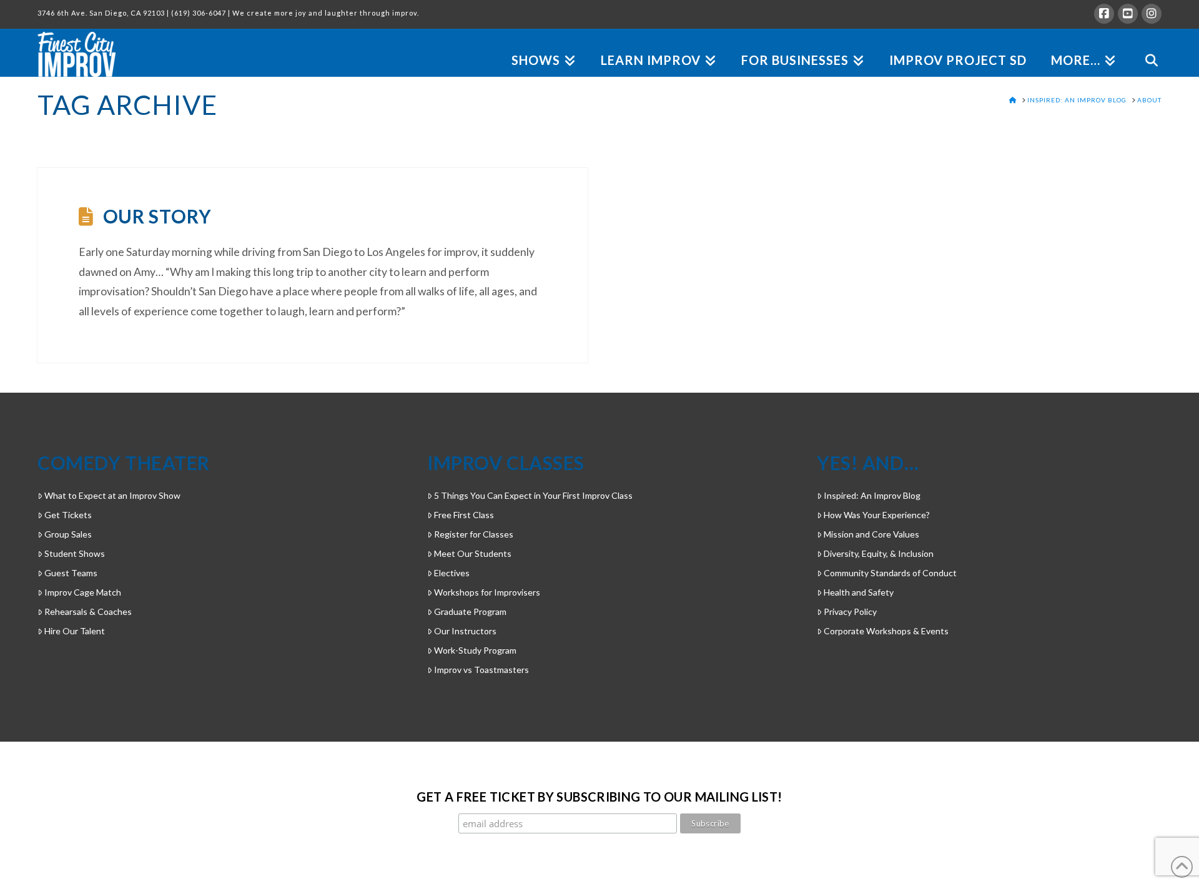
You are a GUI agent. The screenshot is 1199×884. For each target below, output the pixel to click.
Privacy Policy (850, 611)
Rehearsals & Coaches (88, 611)
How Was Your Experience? (877, 514)
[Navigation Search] (1145, 46)
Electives (452, 572)
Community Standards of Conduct (890, 572)
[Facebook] (1104, 14)
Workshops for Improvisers (487, 592)
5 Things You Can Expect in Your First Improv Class (533, 495)
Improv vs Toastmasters (481, 669)
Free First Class (464, 514)
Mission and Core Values (871, 534)
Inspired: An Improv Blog (872, 495)
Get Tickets (68, 514)
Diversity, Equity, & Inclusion (879, 553)
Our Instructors (465, 631)
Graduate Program (470, 611)
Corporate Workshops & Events (886, 631)
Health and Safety (859, 592)
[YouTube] (1128, 14)
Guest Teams (70, 572)
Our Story (157, 216)
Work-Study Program (475, 650)
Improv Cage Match (82, 592)
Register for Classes (473, 534)
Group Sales (68, 534)
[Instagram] (1152, 14)
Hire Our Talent (74, 631)
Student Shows (74, 553)
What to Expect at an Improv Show (112, 495)
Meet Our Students (472, 553)
